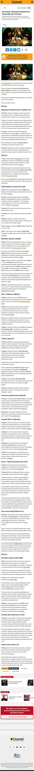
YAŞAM (4, 7)
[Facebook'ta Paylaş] (7, 49)
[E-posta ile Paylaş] (26, 49)
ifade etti (24, 408)
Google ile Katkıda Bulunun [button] (19, 717)
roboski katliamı (15, 671)
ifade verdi (15, 205)
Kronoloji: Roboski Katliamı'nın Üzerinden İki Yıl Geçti (16, 12)
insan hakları (18, 158)
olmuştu (21, 164)
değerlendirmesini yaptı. (8, 291)
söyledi (21, 257)
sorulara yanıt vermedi (19, 248)
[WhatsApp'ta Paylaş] (14, 49)
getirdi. (22, 611)
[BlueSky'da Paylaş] (18, 49)
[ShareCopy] (22, 49)
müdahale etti (16, 416)
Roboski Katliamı (6, 83)
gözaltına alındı (23, 449)
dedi (19, 222)
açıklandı (4, 235)
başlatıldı (21, 469)
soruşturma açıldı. (12, 176)
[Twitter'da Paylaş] (11, 49)
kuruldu (10, 194)
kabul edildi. (26, 567)
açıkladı (29, 428)
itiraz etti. (11, 654)
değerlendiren (18, 543)
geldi (17, 133)
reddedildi (10, 458)
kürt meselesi (6, 671)
